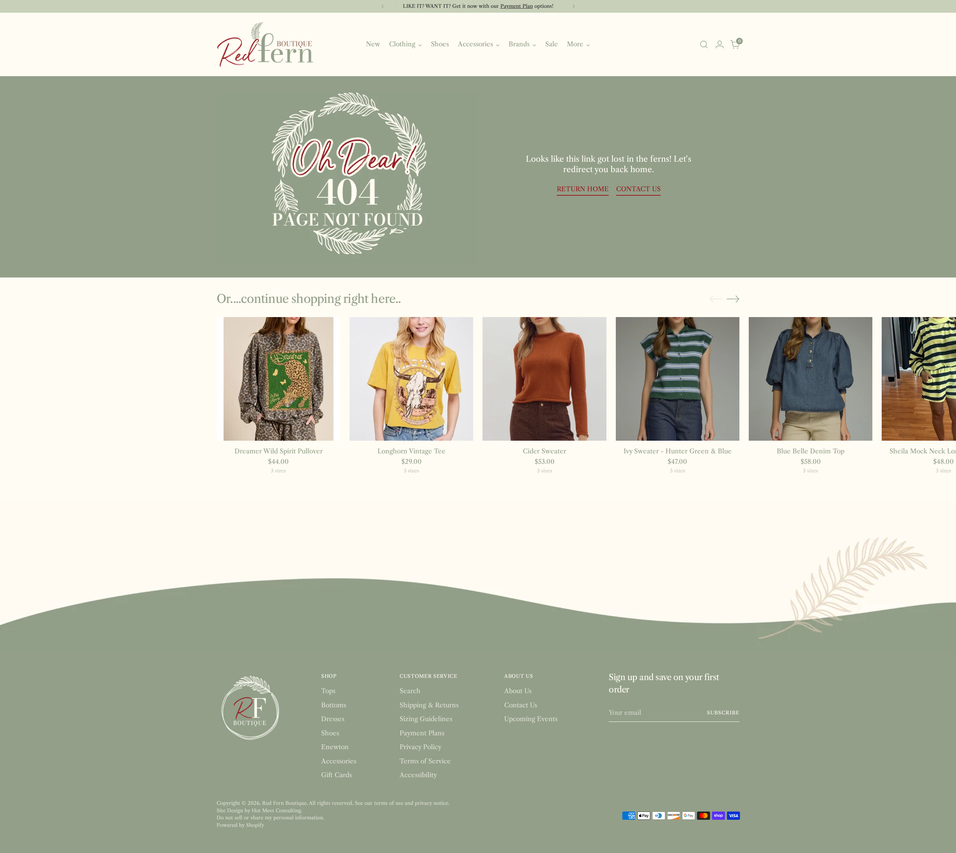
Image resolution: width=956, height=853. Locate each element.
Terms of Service (425, 761)
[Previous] (383, 6)
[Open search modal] (703, 44)
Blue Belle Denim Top (810, 451)
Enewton (335, 747)
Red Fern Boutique (284, 803)
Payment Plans (422, 733)
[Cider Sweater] (544, 379)
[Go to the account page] (719, 44)
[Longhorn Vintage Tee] (411, 379)
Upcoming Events (531, 719)
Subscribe (723, 713)
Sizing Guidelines (426, 719)
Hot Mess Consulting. (277, 810)
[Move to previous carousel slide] (716, 299)
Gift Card (454, 6)
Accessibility (418, 775)
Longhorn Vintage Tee (412, 451)
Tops (328, 691)
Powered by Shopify (240, 825)
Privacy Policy (420, 747)
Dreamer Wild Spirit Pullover (279, 451)
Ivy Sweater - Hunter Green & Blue (678, 451)
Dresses (332, 719)
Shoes (330, 733)
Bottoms (333, 705)
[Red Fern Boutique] (265, 44)
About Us (517, 691)
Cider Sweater (544, 451)
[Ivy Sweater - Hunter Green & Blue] (677, 379)
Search (410, 691)
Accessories (338, 761)
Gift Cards (336, 775)
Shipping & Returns (429, 705)
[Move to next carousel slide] (733, 298)
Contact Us (520, 705)
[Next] (573, 6)
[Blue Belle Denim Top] (810, 379)
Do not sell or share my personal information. (270, 818)
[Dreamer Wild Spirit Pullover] (278, 379)
